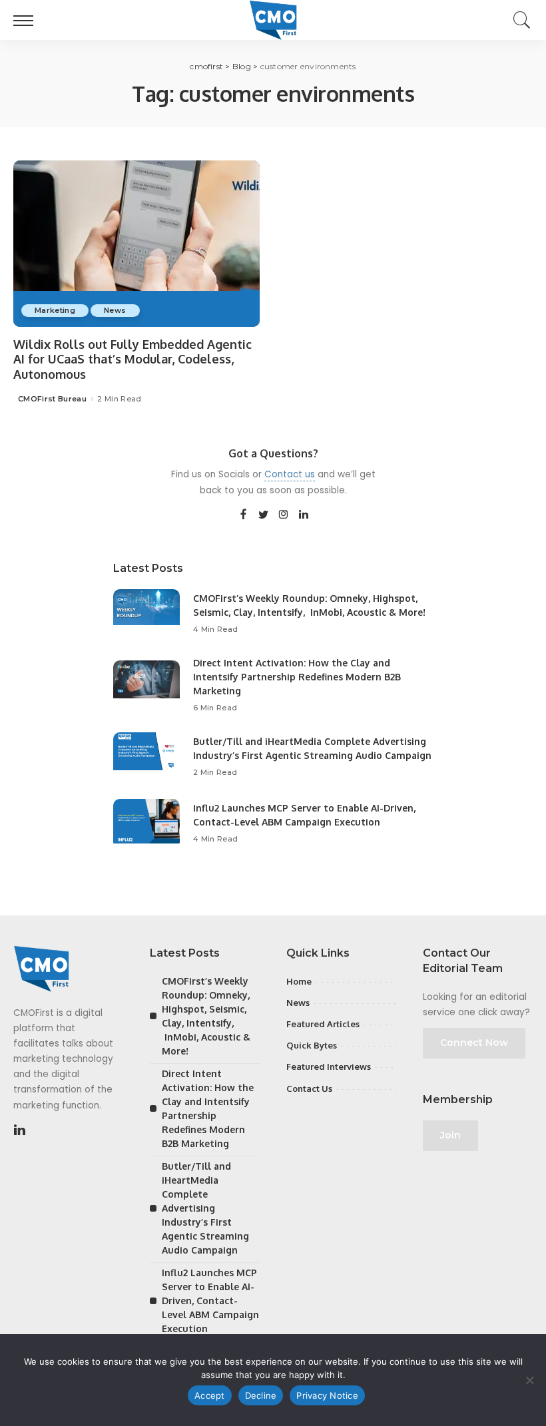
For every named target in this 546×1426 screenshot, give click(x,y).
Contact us (289, 474)
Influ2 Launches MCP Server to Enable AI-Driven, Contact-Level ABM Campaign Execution (210, 1300)
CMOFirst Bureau (52, 399)
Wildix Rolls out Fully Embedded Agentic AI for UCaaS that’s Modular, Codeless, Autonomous (132, 359)
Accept (209, 1395)
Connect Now (474, 1043)
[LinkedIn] (304, 515)
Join (450, 1135)
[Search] (519, 20)
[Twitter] (264, 515)
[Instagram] (284, 515)
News (115, 310)
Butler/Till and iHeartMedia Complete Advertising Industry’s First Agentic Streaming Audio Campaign (205, 1208)
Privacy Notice (327, 1395)
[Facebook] (243, 515)
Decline (261, 1395)
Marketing (55, 310)
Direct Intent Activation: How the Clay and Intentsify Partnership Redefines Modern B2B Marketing (297, 676)
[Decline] (529, 1380)
